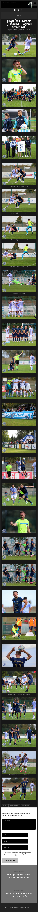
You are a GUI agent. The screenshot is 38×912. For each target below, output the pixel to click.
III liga (5, 806)
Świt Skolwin (25, 806)
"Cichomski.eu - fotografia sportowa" (21, 907)
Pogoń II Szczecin (14, 806)
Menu (18, 15)
